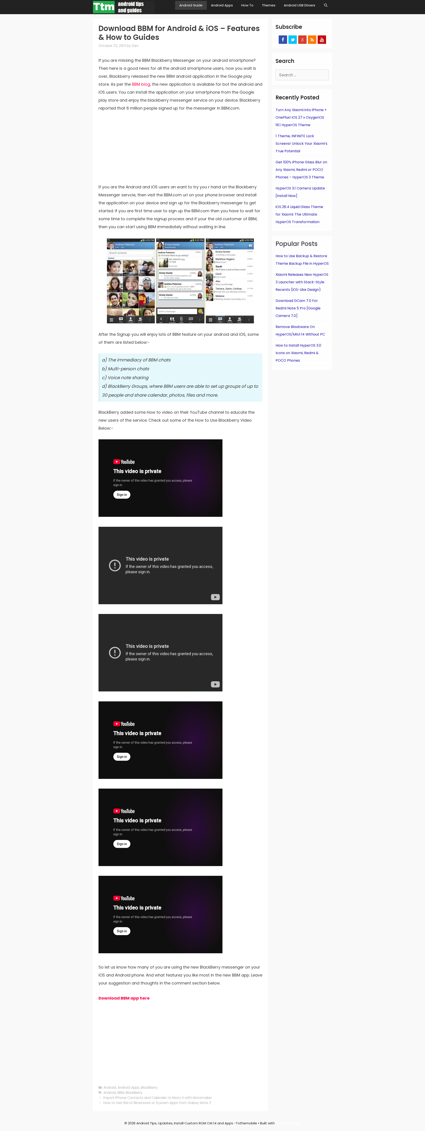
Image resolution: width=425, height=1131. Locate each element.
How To (247, 5)
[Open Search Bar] (325, 5)
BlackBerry (149, 1087)
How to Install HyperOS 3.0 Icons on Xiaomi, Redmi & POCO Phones (298, 353)
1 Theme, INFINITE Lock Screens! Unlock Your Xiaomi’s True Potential (301, 143)
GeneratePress (288, 1123)
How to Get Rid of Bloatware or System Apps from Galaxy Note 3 (157, 1102)
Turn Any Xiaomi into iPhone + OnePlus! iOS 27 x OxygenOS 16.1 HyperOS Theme (301, 117)
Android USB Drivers (299, 5)
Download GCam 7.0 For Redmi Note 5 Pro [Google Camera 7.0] (298, 308)
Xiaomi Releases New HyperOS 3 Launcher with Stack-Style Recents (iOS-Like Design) (302, 282)
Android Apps (222, 5)
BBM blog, (142, 84)
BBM (121, 1092)
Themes (268, 5)
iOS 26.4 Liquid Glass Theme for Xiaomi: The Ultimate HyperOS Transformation (299, 214)
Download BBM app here (124, 998)
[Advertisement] (180, 150)
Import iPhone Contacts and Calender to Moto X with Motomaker (157, 1097)
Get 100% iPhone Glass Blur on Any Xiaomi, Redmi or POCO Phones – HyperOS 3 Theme (301, 170)
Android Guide (191, 5)
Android (109, 1087)
